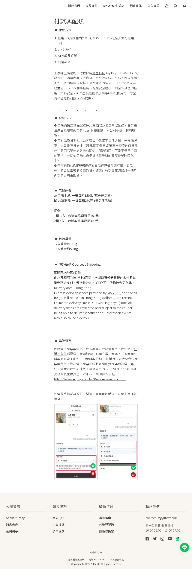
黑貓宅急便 (100, 125)
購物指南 (105, 518)
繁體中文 (95, 552)
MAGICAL (113, 292)
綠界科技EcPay (74, 98)
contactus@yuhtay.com (162, 517)
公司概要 (12, 531)
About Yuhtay (15, 518)
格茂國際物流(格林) (71, 277)
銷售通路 (58, 531)
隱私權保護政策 (76, 559)
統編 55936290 (97, 559)
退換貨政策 (106, 531)
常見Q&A (58, 518)
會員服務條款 (117, 559)
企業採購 (58, 524)
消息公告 (12, 524)
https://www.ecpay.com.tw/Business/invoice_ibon (90, 379)
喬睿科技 (98, 73)
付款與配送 (106, 524)
